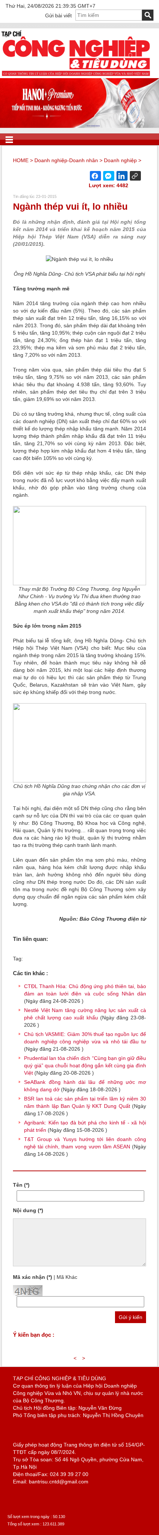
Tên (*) (21, 1185)
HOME (20, 160)
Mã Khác (67, 1277)
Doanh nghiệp (120, 160)
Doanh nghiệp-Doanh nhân (66, 160)
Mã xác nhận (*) (32, 1277)
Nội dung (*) (28, 1210)
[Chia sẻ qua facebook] (95, 176)
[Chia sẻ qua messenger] (108, 176)
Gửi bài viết (58, 15)
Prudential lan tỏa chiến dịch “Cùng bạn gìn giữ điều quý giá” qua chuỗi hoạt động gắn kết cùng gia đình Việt (85, 1065)
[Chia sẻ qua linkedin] (122, 176)
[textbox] (108, 15)
